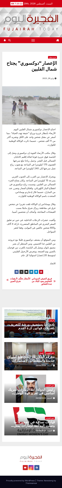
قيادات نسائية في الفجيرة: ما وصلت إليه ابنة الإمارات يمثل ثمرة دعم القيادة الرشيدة (34, 425)
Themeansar (31, 483)
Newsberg (48, 480)
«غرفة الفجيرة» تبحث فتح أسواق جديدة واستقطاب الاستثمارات (31, 359)
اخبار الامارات (50, 386)
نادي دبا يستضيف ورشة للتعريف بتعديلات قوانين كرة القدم (32, 326)
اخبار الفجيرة (50, 353)
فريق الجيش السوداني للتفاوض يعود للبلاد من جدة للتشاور (42, 281)
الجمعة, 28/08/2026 (44, 333)
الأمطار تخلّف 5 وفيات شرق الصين (20, 279)
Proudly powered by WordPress (20, 480)
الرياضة (51, 320)
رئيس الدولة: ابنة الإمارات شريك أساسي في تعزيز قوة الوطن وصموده (31, 393)
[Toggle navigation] (33, 40)
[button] (9, 40)
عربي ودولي (52, 57)
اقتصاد (42, 353)
